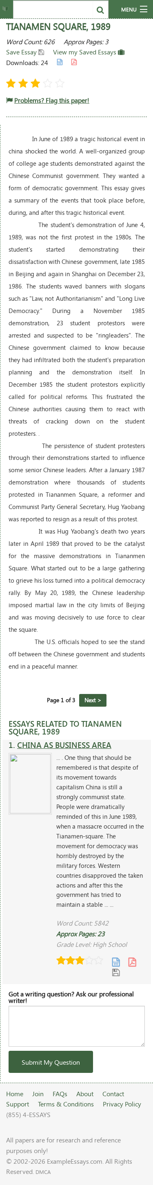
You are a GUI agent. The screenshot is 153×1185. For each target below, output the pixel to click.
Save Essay (22, 51)
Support (17, 1103)
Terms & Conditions (66, 1103)
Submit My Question (51, 1062)
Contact (113, 1093)
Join (38, 1093)
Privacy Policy (122, 1103)
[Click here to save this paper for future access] (116, 972)
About (84, 1093)
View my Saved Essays (85, 51)
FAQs (60, 1093)
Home (14, 1093)
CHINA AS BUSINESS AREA (64, 745)
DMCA (43, 1172)
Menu (129, 9)
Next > (93, 700)
